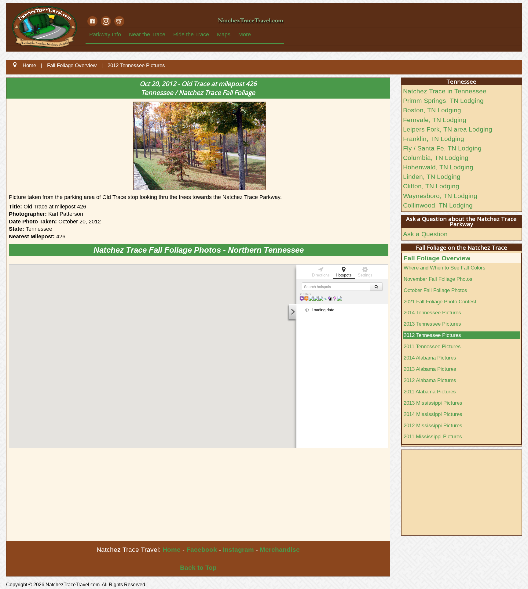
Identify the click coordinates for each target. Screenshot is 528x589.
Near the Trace (147, 34)
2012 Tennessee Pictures (432, 335)
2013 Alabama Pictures (430, 369)
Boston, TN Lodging (432, 110)
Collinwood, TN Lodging (438, 205)
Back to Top (198, 567)
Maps (223, 34)
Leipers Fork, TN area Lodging (447, 129)
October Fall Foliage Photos (435, 290)
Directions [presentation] (321, 275)
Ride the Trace (191, 34)
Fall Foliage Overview (437, 258)
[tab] (321, 271)
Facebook (201, 549)
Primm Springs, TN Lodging (443, 100)
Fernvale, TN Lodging (434, 119)
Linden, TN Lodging (431, 176)
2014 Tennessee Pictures (432, 312)
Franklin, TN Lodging (433, 138)
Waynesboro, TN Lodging (440, 195)
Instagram (238, 549)
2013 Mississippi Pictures (433, 403)
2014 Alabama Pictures (430, 358)
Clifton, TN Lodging (431, 186)
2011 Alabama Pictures (430, 391)
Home (172, 549)
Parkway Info (105, 34)
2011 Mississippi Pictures (433, 436)
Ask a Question (425, 233)
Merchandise (280, 549)
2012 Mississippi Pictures (433, 425)
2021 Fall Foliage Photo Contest (440, 301)
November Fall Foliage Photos (438, 279)
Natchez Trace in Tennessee (444, 91)
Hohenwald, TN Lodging (438, 167)
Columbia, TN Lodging (435, 157)
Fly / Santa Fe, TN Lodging (442, 148)
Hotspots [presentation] (344, 275)
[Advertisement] (189, 495)
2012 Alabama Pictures (430, 380)
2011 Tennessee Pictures (432, 346)
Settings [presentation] (365, 275)
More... (246, 34)
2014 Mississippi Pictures (433, 414)
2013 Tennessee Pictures (432, 324)
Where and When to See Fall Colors (445, 268)
